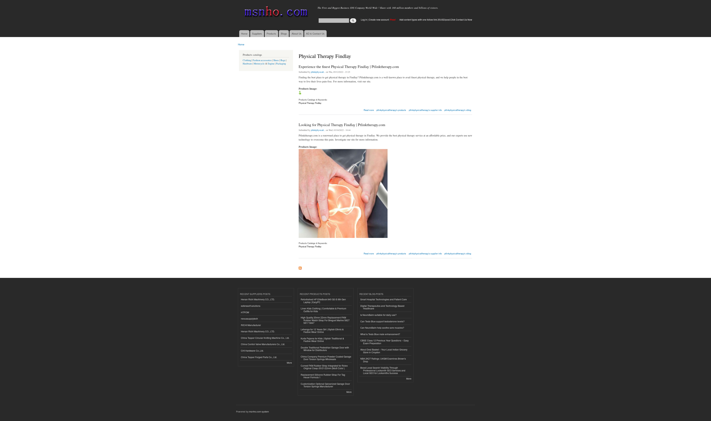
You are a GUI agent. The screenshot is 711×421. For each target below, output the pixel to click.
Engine (271, 63)
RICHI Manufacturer (251, 325)
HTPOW (245, 312)
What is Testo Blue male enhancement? (380, 334)
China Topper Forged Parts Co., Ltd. (259, 357)
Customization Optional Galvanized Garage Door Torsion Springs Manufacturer (325, 385)
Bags (283, 60)
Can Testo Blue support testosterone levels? (382, 321)
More (289, 362)
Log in (364, 19)
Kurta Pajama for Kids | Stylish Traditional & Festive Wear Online (322, 340)
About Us (297, 33)
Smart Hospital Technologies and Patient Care (383, 299)
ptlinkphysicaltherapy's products (391, 109)
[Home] (275, 12)
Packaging (281, 63)
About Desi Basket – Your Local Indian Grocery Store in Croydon (383, 351)
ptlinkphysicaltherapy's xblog (457, 109)
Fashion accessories (262, 60)
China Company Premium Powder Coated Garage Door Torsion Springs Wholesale (326, 358)
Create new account (379, 19)
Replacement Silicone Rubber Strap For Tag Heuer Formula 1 (323, 376)
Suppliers (257, 33)
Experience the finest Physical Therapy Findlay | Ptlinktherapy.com (349, 66)
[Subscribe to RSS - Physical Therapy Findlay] (300, 267)
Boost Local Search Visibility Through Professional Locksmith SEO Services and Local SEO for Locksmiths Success (382, 370)
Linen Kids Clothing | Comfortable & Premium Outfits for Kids (323, 310)
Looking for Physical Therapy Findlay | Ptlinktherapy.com (342, 124)
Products (271, 33)
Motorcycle (259, 63)
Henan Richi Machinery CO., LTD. (258, 299)
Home (244, 33)
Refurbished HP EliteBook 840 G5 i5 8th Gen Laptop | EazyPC (323, 300)
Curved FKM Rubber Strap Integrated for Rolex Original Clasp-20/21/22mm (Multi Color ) (324, 367)
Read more (369, 109)
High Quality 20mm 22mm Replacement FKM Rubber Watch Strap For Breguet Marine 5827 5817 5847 (325, 320)
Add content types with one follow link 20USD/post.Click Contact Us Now (435, 19)
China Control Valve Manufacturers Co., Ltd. (263, 344)
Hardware (247, 63)
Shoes (276, 60)
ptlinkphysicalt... (318, 71)
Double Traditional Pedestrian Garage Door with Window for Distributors (325, 349)
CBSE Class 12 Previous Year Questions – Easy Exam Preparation (384, 342)
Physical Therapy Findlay (310, 102)
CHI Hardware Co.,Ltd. (252, 350)
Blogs (284, 33)
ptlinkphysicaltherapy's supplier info (425, 109)
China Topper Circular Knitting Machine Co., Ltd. (265, 337)
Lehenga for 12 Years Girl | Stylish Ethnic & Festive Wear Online (322, 330)
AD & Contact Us (315, 33)
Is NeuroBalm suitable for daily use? (378, 314)
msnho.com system (259, 411)
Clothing (247, 60)
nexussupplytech (249, 318)
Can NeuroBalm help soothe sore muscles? (382, 327)
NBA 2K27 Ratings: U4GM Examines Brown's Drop (383, 360)
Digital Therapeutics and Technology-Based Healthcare (382, 307)
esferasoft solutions (250, 305)
